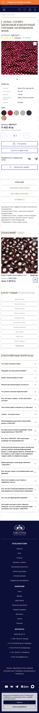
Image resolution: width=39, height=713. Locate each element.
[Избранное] (24, 9)
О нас (19, 591)
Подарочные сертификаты (19, 580)
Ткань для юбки (19, 308)
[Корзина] (29, 9)
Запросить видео (21, 167)
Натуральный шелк (20, 327)
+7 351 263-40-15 (16, 652)
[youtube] (6, 686)
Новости (19, 549)
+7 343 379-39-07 (14, 648)
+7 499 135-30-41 (17, 639)
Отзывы (19, 558)
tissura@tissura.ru (22, 657)
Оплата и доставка (19, 571)
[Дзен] (24, 686)
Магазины (19, 614)
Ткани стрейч (19, 332)
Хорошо (19, 702)
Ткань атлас (19, 336)
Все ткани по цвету (19, 322)
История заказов (19, 576)
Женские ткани (19, 299)
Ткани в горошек (19, 341)
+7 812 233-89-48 (13, 643)
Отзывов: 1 (18, 38)
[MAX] (32, 686)
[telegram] (17, 686)
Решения (19, 623)
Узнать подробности (20, 707)
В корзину (21, 144)
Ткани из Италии (19, 313)
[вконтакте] (11, 686)
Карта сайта (19, 600)
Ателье (19, 619)
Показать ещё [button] (19, 346)
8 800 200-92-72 (19, 634)
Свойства (34, 275)
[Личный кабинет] (35, 9)
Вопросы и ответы (19, 562)
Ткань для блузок (19, 304)
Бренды (19, 596)
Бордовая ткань (20, 318)
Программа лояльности (19, 567)
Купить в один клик (19, 150)
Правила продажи (19, 609)
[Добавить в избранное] (35, 43)
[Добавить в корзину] (35, 280)
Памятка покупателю (19, 605)
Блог (19, 553)
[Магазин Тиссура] (19, 530)
